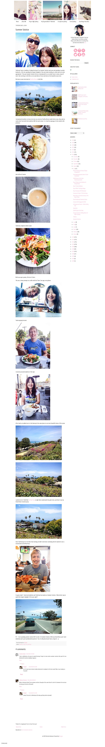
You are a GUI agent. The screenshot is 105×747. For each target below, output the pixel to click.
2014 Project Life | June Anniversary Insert (78, 178)
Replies (22, 664)
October (75, 161)
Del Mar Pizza (32, 500)
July (74, 168)
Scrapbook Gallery (62, 21)
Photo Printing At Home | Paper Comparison (80, 171)
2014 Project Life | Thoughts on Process (83, 95)
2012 (73, 239)
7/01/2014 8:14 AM (33, 666)
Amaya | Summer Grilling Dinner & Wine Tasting (80, 213)
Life (26, 644)
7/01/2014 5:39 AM (30, 654)
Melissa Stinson (23, 680)
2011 (73, 242)
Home (17, 21)
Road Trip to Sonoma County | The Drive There (80, 196)
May (74, 224)
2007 (73, 251)
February (75, 231)
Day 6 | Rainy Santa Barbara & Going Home (79, 182)
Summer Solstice (77, 219)
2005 (73, 256)
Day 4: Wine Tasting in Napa (79, 188)
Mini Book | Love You (82, 119)
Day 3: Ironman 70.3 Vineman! (79, 191)
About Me (24, 21)
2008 (73, 249)
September (76, 163)
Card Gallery (73, 21)
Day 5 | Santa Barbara (78, 186)
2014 (73, 154)
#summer (21, 644)
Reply (20, 660)
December (75, 156)
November (75, 159)
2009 (73, 246)
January (75, 234)
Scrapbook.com (75, 79)
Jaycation (75, 208)
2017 (73, 147)
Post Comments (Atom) (27, 730)
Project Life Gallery (33, 21)
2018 (73, 145)
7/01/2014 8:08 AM (31, 680)
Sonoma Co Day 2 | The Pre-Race (80, 193)
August (75, 166)
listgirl (24, 666)
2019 (73, 142)
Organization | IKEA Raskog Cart (82, 87)
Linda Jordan (22, 654)
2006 (73, 254)
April (74, 227)
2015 (73, 152)
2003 (73, 261)
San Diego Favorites (84, 21)
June (74, 222)
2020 (73, 140)
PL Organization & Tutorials (48, 21)
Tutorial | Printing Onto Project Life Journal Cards (83, 104)
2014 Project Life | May (78, 210)
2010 (73, 244)
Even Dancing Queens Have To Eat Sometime (80, 175)
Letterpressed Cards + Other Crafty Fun (81, 204)
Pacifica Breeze (33, 79)
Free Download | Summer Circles (80, 199)
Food (24, 644)
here (85, 42)
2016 (73, 149)
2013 (73, 237)
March (74, 229)
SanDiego (29, 644)
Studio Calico (75, 77)
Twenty (74, 216)
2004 (73, 258)
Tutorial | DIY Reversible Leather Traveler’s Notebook (83, 112)
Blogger (61, 736)
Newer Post (18, 727)
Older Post (63, 727)
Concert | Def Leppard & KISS (79, 202)
